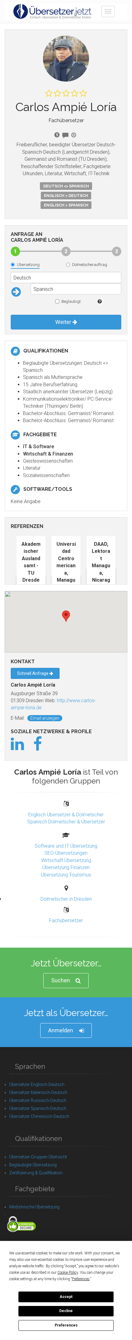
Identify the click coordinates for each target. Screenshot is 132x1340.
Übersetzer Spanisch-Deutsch (37, 1108)
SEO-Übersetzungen (66, 853)
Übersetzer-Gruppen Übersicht (38, 1156)
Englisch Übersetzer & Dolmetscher (66, 815)
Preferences (66, 1325)
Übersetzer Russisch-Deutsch (37, 1100)
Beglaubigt (71, 301)
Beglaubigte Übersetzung (33, 1164)
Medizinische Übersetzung (34, 1206)
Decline (66, 1311)
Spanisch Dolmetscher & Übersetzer (66, 822)
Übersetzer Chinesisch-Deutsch (39, 1116)
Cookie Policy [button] (67, 1272)
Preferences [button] (81, 1279)
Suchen (60, 980)
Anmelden (60, 1030)
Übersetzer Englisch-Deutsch (36, 1084)
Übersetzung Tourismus (66, 875)
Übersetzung (28, 264)
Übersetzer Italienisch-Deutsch (38, 1092)
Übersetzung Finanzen (66, 867)
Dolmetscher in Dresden (66, 899)
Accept (66, 1297)
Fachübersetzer (66, 920)
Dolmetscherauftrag (89, 264)
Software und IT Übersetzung (66, 846)
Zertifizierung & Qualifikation (36, 1172)
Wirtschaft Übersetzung (66, 860)
